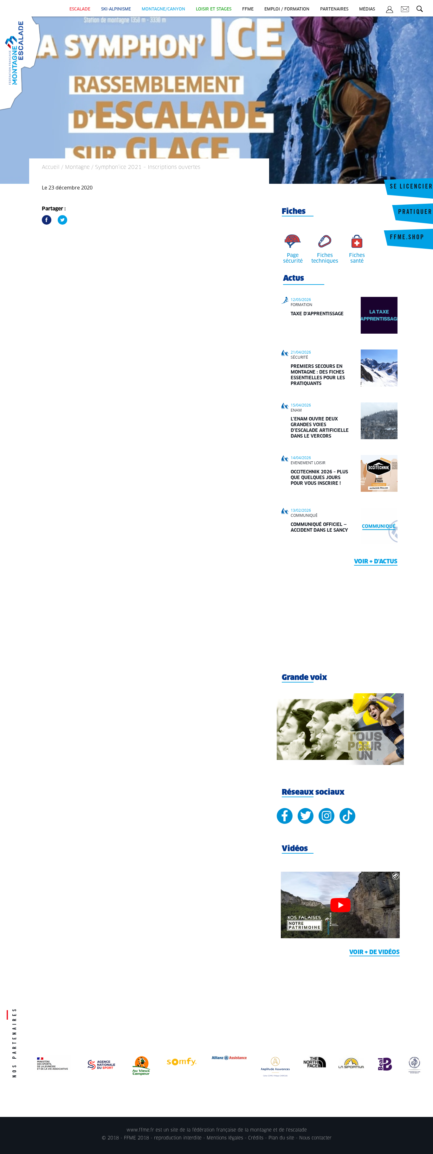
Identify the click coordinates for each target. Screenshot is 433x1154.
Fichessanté (357, 258)
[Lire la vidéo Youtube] (340, 905)
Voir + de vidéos (374, 952)
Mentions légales (225, 1138)
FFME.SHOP (407, 238)
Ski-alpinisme (116, 9)
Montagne (77, 167)
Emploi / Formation (286, 9)
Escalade (79, 9)
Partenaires (334, 9)
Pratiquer (415, 212)
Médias (367, 9)
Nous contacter (315, 1138)
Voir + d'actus (375, 562)
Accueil (51, 167)
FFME (248, 9)
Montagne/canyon (163, 9)
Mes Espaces (389, 10)
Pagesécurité (293, 258)
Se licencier (411, 187)
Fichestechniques (324, 258)
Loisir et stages (213, 9)
